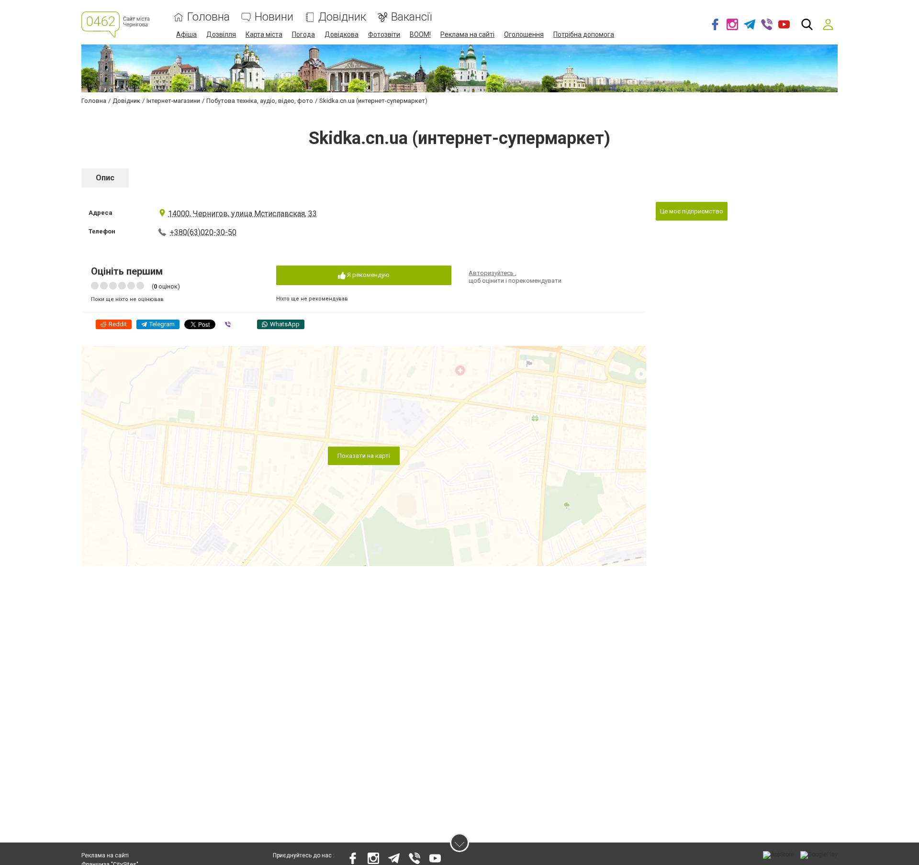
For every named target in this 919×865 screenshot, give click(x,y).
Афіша (186, 34)
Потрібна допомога (583, 34)
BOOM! (420, 34)
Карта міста (264, 34)
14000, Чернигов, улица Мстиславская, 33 (242, 213)
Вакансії (411, 17)
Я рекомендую (368, 274)
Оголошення (524, 34)
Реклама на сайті (467, 34)
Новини (274, 17)
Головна (208, 17)
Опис (105, 177)
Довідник (342, 17)
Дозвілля (221, 34)
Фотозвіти (384, 34)
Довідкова (342, 34)
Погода (303, 34)
